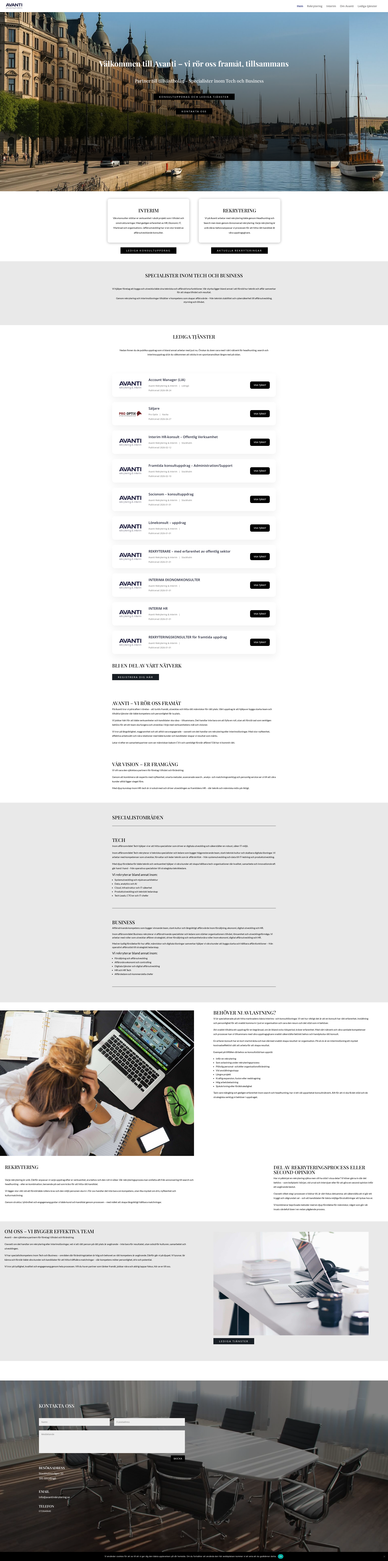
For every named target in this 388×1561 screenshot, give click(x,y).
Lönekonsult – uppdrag (167, 522)
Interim (331, 6)
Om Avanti (347, 6)
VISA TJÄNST (260, 385)
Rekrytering (314, 6)
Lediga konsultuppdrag (148, 250)
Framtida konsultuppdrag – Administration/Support (190, 465)
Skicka (178, 1458)
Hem (300, 6)
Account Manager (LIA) (167, 379)
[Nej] (384, 1556)
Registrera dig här (135, 677)
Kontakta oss (194, 111)
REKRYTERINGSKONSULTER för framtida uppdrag (188, 637)
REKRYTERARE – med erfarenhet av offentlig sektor (190, 551)
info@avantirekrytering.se (54, 1497)
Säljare (154, 408)
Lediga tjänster (367, 6)
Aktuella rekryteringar (239, 250)
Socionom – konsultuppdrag (171, 494)
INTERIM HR (158, 608)
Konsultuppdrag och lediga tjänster (194, 96)
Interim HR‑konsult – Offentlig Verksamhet (183, 437)
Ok (280, 1556)
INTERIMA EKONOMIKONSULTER (174, 579)
